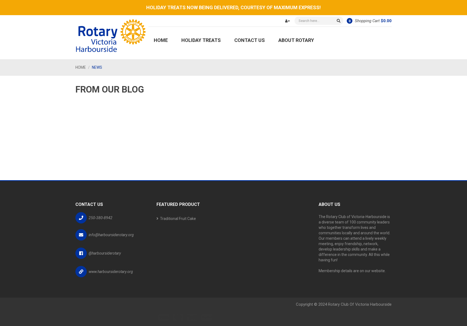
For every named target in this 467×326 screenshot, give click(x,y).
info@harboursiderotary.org (111, 235)
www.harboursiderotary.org (111, 271)
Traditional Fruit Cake (178, 218)
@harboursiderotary (105, 253)
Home (80, 67)
